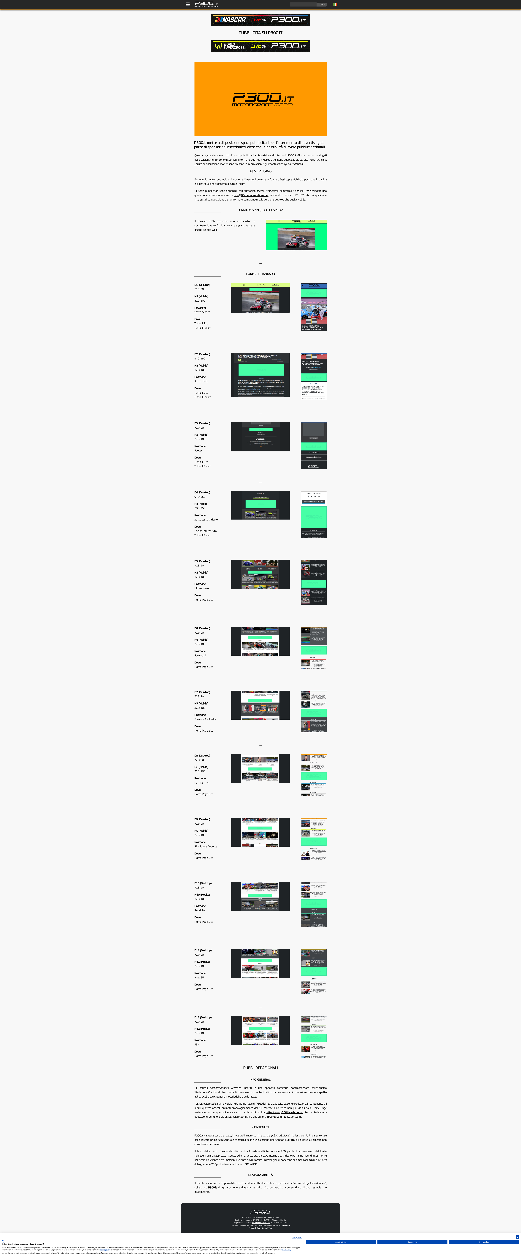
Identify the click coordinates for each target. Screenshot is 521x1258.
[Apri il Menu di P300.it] (188, 4)
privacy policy (286, 1250)
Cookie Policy (267, 1228)
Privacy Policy (254, 1228)
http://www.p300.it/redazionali (284, 1112)
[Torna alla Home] (260, 1215)
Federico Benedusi (283, 1225)
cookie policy (104, 1250)
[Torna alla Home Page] (205, 6)
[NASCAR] (260, 25)
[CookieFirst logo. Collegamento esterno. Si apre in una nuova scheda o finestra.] (3, 1241)
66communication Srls (261, 1223)
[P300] (260, 51)
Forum (198, 164)
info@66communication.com (251, 195)
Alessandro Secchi (256, 1225)
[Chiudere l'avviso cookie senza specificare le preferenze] (517, 1237)
